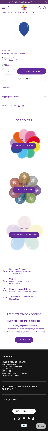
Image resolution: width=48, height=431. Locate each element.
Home (4, 12)
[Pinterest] (15, 106)
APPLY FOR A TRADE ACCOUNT (19, 2)
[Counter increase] (13, 71)
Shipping (11, 60)
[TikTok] (33, 418)
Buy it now (24, 79)
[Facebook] (11, 106)
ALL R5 (10, 12)
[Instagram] (24, 418)
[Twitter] (19, 418)
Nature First (14, 299)
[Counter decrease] (4, 71)
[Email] (23, 106)
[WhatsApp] (19, 106)
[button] (3, 7)
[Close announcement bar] (45, 1)
